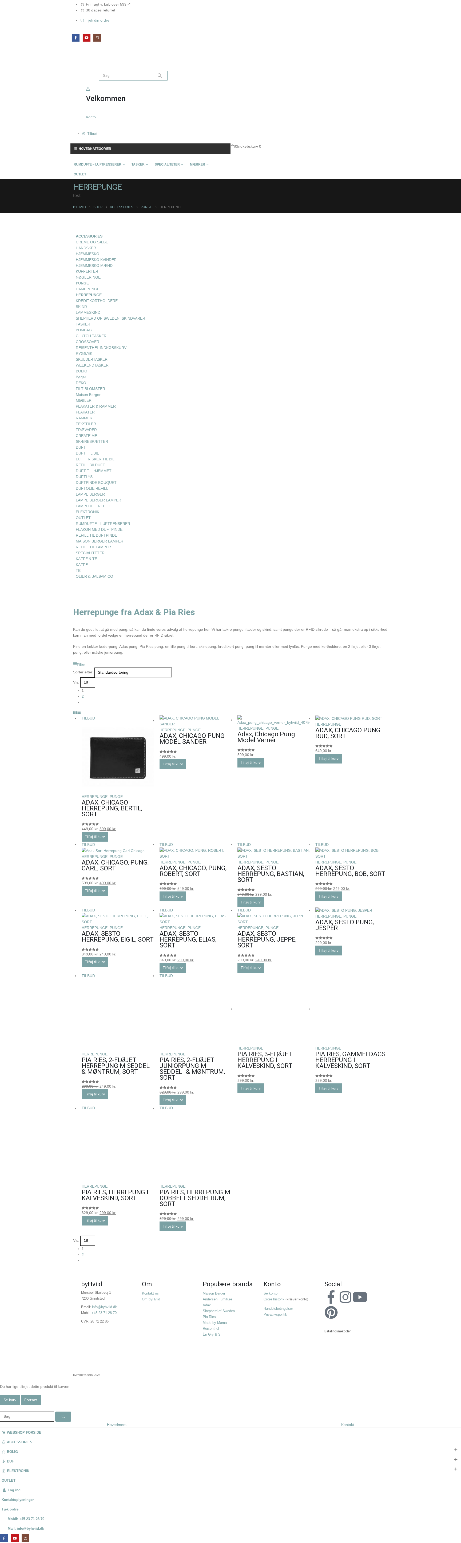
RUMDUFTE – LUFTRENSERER (97, 164)
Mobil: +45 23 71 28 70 (26, 1519)
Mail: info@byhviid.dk (26, 1528)
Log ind (14, 1490)
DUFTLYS (84, 477)
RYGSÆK (84, 353)
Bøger (81, 377)
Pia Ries (209, 1317)
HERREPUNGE (95, 796)
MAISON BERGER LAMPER (99, 541)
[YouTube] (86, 38)
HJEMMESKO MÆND (94, 265)
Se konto (270, 1293)
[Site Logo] (82, 61)
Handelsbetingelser (278, 1309)
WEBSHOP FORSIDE (24, 1432)
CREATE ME (86, 435)
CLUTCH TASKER (91, 336)
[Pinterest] (331, 1312)
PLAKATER (85, 412)
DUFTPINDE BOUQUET (96, 482)
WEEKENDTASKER (92, 365)
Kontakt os (150, 1293)
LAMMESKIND (88, 312)
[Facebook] (76, 38)
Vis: (76, 682)
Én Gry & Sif (212, 1334)
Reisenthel (211, 1329)
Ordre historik (274, 1299)
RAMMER (84, 418)
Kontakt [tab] (347, 1425)
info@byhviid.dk (104, 1307)
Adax (207, 1305)
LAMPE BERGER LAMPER (98, 500)
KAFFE (82, 564)
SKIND (81, 306)
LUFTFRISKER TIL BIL (95, 459)
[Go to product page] (196, 721)
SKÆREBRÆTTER (92, 441)
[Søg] (159, 75)
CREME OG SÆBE (92, 242)
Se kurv (9, 1400)
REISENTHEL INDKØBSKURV (101, 347)
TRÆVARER (86, 430)
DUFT (81, 447)
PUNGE (116, 796)
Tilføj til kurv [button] (95, 836)
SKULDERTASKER (92, 359)
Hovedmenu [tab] (117, 1425)
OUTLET (80, 174)
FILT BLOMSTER (90, 389)
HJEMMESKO (87, 254)
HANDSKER (86, 248)
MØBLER (84, 400)
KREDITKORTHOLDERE (97, 301)
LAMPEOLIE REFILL (93, 506)
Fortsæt (30, 1400)
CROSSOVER (87, 342)
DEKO (81, 383)
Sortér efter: (83, 672)
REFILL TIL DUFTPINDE (96, 535)
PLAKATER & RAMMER (96, 406)
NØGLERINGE (88, 277)
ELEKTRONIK (87, 512)
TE (78, 570)
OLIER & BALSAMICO (94, 576)
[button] (79, 665)
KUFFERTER (87, 271)
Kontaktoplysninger (18, 1500)
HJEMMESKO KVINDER (96, 260)
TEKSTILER (86, 424)
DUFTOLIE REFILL (92, 488)
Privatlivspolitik (275, 1314)
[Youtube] (360, 1297)
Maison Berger (88, 394)
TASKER (138, 164)
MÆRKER (197, 164)
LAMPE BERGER (90, 494)
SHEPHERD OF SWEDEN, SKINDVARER (110, 318)
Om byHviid (151, 1299)
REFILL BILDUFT (90, 465)
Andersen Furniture (217, 1299)
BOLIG (81, 371)
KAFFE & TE (86, 559)
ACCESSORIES (89, 236)
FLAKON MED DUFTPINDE (99, 529)
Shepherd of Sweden (219, 1311)
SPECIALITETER (167, 164)
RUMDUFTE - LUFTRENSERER (103, 523)
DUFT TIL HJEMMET (94, 471)
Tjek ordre (10, 1509)
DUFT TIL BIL (87, 453)
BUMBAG (84, 330)
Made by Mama (215, 1323)
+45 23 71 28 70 (104, 1313)
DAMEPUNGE (88, 289)
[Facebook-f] (331, 1297)
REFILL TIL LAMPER (93, 547)
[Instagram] (97, 38)
